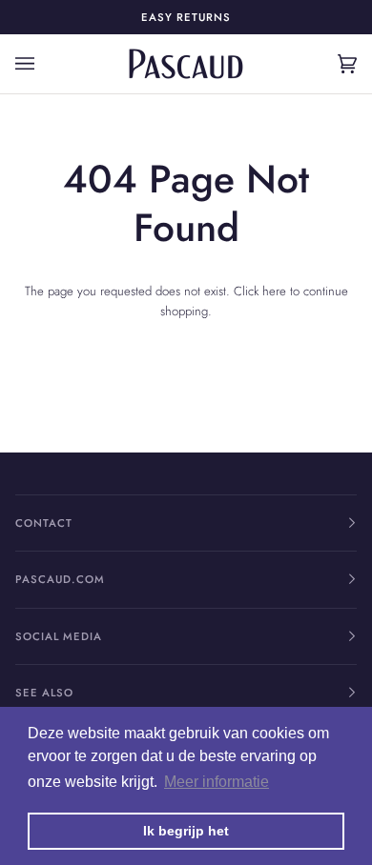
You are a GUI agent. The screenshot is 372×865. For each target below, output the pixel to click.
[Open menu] (43, 63)
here (274, 291)
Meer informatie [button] (216, 782)
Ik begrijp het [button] (186, 830)
